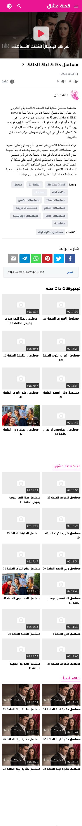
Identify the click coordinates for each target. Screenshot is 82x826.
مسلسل (40, 192)
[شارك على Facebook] (70, 262)
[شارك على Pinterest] (47, 262)
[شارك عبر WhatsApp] (36, 262)
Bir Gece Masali (56, 184)
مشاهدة (59, 223)
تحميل (18, 184)
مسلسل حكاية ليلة (50, 232)
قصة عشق (61, 95)
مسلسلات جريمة (26, 208)
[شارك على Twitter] (59, 262)
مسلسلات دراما (55, 215)
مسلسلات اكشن (28, 200)
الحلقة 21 (34, 184)
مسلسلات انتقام (54, 208)
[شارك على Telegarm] (24, 262)
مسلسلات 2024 (55, 200)
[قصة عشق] (75, 99)
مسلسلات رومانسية (25, 215)
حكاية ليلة (58, 192)
